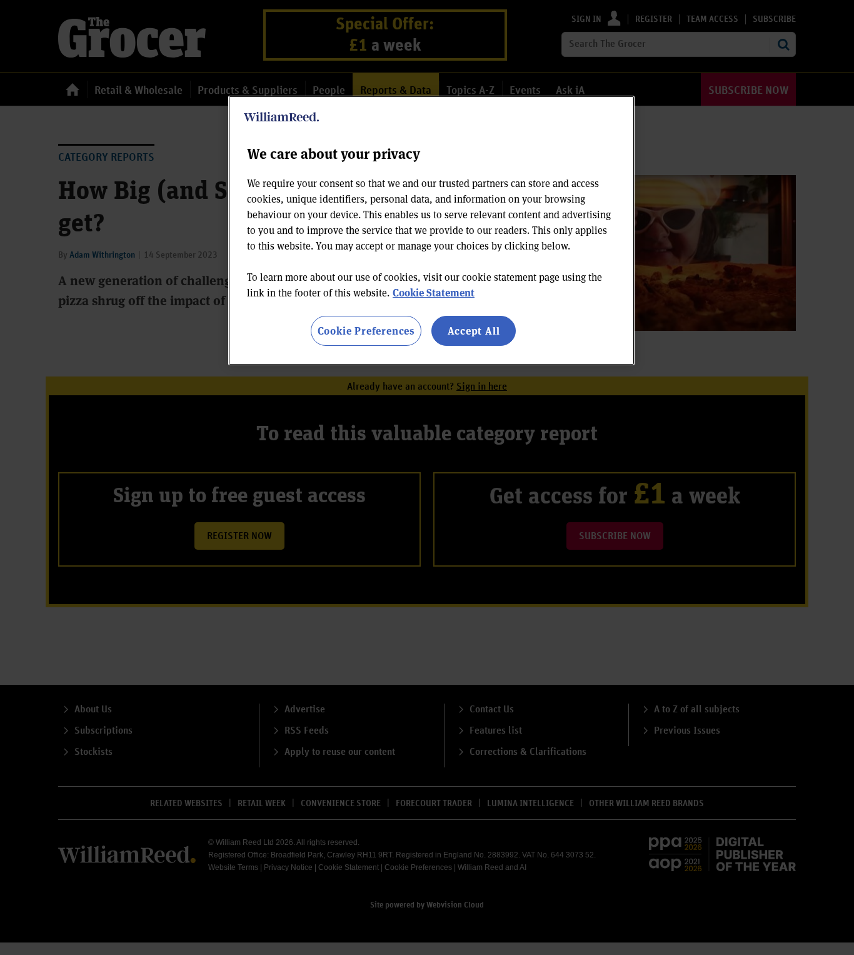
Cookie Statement (434, 292)
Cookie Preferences (366, 330)
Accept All (474, 330)
